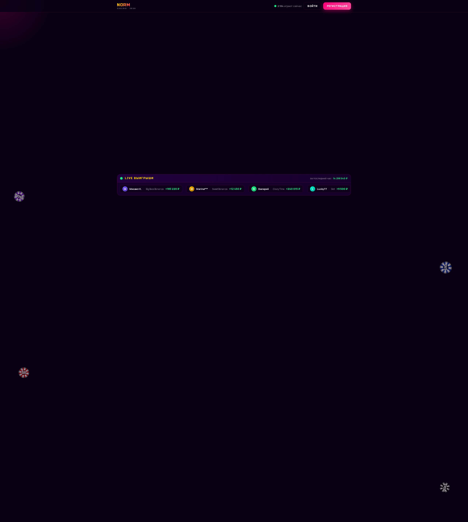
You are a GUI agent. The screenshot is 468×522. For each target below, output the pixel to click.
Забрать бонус (141, 152)
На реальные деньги (187, 489)
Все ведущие (337, 354)
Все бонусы (184, 152)
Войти (312, 6)
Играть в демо (142, 489)
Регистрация (337, 6)
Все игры (340, 235)
